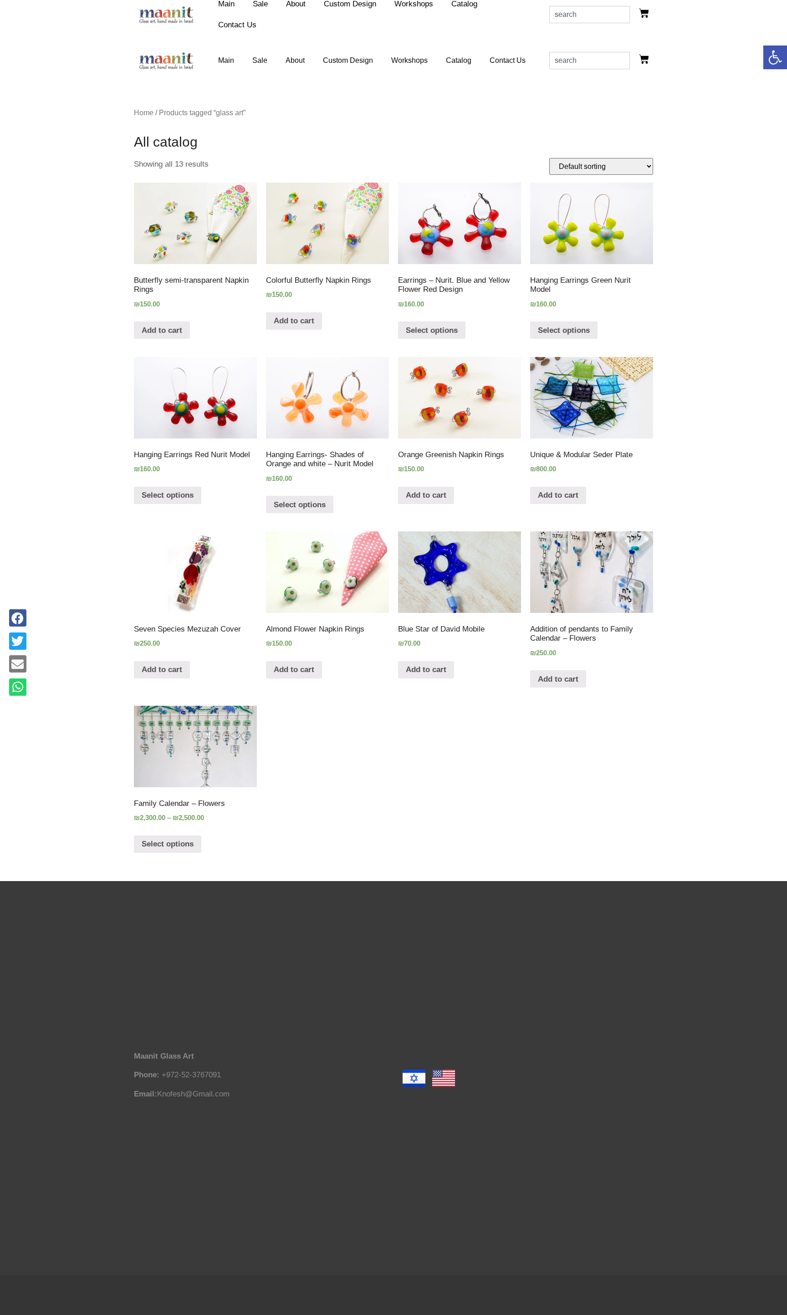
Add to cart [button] (162, 330)
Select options (432, 330)
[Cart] (644, 13)
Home (143, 113)
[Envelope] (17, 664)
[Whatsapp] (17, 687)
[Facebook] (17, 618)
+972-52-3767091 (191, 1074)
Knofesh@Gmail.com (193, 1094)
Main (226, 60)
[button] (775, 57)
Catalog (458, 60)
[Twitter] (17, 641)
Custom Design (348, 60)
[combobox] (589, 14)
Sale (259, 60)
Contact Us (237, 24)
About (295, 60)
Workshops (409, 60)
